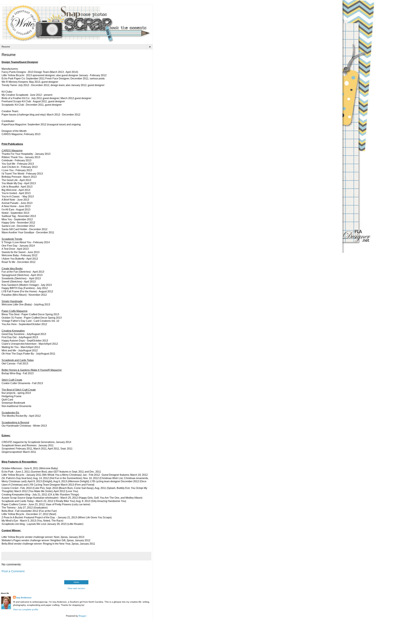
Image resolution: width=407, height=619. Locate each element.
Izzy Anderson (23, 597)
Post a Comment (13, 571)
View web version (76, 588)
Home (76, 582)
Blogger (82, 616)
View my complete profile (25, 609)
